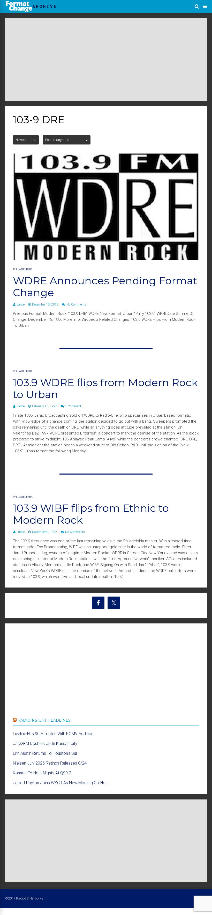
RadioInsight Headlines (44, 720)
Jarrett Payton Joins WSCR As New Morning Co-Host (61, 782)
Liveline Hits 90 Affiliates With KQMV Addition (53, 733)
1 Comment (73, 406)
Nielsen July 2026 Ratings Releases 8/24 (50, 763)
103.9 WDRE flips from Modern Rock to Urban (105, 388)
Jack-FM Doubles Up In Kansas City (45, 743)
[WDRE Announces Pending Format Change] (106, 258)
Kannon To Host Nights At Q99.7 (42, 773)
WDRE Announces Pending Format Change (105, 286)
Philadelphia (23, 269)
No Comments (76, 304)
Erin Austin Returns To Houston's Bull (45, 753)
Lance (21, 304)
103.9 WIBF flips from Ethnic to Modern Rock (91, 514)
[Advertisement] (106, 59)
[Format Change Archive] (31, 11)
